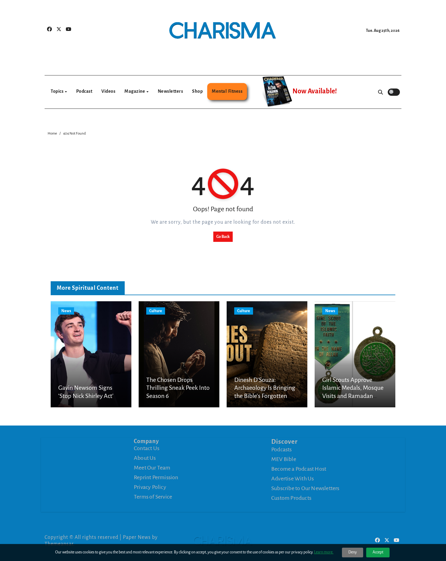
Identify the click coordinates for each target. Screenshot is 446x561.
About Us (145, 458)
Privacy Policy (150, 487)
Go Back (223, 237)
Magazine (135, 91)
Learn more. (323, 552)
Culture (155, 311)
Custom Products (291, 498)
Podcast (84, 91)
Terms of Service (153, 497)
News (66, 311)
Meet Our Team (152, 468)
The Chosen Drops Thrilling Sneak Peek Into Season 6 (178, 387)
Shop (197, 91)
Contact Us (146, 448)
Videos (108, 91)
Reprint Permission (156, 477)
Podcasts (281, 449)
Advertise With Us (292, 479)
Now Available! (314, 91)
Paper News (137, 537)
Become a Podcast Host (298, 469)
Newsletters (170, 91)
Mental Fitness (227, 91)
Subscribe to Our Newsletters (305, 488)
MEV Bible (283, 459)
